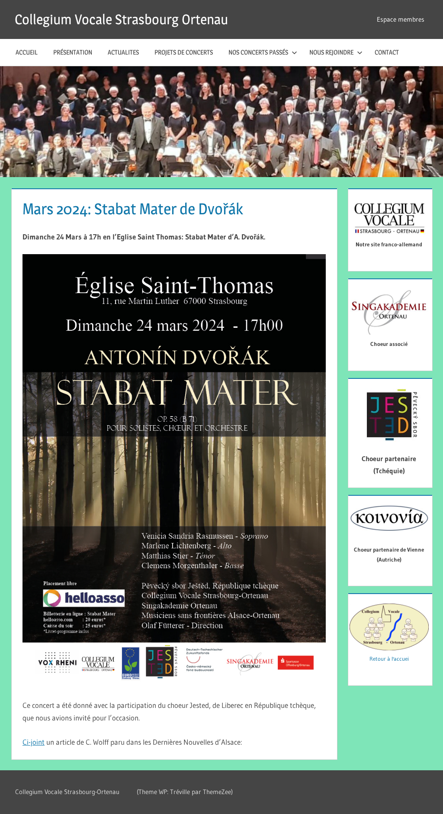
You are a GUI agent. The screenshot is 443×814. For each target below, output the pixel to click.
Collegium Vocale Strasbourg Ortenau (121, 19)
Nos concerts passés (258, 52)
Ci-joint (33, 741)
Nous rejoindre (331, 52)
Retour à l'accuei (389, 658)
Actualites (123, 52)
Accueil (27, 52)
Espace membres (400, 19)
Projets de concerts (183, 52)
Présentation (72, 52)
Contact (387, 52)
